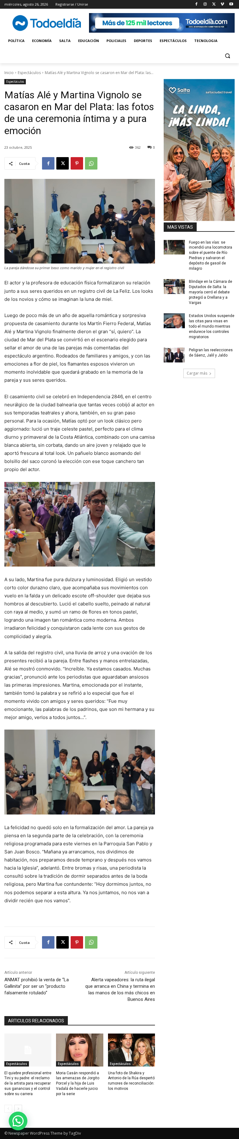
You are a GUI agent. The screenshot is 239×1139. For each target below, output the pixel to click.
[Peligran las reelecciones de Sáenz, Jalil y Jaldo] (174, 355)
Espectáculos (29, 72)
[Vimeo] (222, 4)
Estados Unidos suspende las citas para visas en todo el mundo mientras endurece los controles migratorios (211, 326)
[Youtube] (231, 4)
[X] (214, 4)
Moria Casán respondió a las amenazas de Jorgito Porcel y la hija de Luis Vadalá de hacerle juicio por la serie (77, 1083)
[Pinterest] (77, 163)
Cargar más (197, 373)
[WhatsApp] (91, 163)
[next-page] (18, 1109)
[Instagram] (205, 4)
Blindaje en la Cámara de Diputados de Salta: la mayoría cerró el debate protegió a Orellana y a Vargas (210, 292)
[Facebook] (196, 4)
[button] (227, 56)
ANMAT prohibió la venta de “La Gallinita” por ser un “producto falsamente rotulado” (36, 986)
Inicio (9, 72)
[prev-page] (8, 1109)
